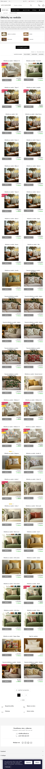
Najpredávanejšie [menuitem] (18, 54)
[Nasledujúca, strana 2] (22, 695)
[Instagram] (25, 743)
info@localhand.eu (24, 733)
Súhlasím (37, 762)
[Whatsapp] (28, 743)
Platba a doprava (4, 1)
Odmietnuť (28, 762)
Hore (23, 700)
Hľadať (31, 5)
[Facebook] (23, 743)
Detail (7, 80)
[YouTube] (31, 743)
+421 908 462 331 (39, 5)
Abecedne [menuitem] (41, 54)
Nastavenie (7, 767)
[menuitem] (6, 10)
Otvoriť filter (22, 47)
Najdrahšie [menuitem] (34, 54)
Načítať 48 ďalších (23, 690)
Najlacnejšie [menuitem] (27, 54)
